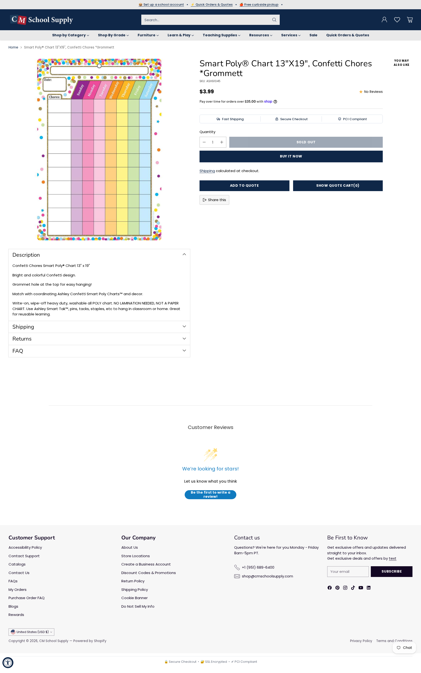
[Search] (274, 20)
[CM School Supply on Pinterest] (337, 588)
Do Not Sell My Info (137, 606)
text (392, 558)
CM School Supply (53, 641)
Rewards (16, 614)
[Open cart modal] (409, 19)
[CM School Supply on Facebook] (330, 588)
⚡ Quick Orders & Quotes (212, 5)
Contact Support (24, 555)
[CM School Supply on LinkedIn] (369, 588)
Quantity (207, 131)
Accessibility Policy (25, 547)
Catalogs (17, 564)
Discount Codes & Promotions (148, 572)
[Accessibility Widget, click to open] (7, 662)
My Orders (18, 589)
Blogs (13, 606)
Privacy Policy (361, 641)
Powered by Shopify (89, 641)
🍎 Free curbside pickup (258, 5)
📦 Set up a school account (161, 5)
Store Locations (135, 555)
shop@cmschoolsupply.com (267, 576)
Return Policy (132, 581)
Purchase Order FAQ (27, 597)
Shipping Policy (134, 589)
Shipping (207, 170)
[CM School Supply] (41, 19)
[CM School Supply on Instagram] (345, 588)
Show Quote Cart (338, 185)
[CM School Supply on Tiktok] (353, 588)
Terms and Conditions (394, 641)
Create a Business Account (146, 564)
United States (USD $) (33, 632)
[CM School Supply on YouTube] (361, 588)
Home (13, 47)
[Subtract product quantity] (204, 142)
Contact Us (19, 572)
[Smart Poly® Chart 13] (99, 149)
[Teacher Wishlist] (397, 19)
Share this (217, 199)
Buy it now (291, 156)
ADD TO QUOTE (244, 185)
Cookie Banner (134, 597)
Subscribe (392, 571)
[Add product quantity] (221, 142)
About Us (129, 547)
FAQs (13, 581)
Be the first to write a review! (210, 494)
